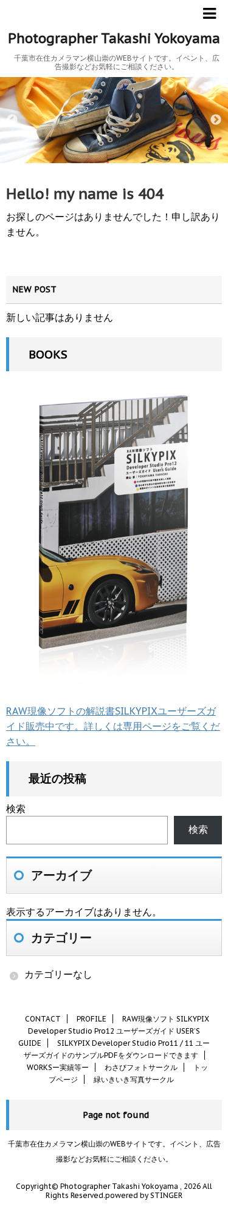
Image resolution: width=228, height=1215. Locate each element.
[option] (114, 120)
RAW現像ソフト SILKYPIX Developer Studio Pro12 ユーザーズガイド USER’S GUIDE (113, 1031)
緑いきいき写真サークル (134, 1079)
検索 (16, 809)
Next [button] (216, 120)
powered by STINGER (143, 1195)
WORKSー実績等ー (58, 1067)
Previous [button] (12, 120)
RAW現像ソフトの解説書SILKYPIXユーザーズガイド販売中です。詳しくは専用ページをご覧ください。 (113, 726)
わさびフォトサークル (141, 1067)
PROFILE (91, 1018)
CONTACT (43, 1018)
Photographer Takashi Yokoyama (114, 38)
